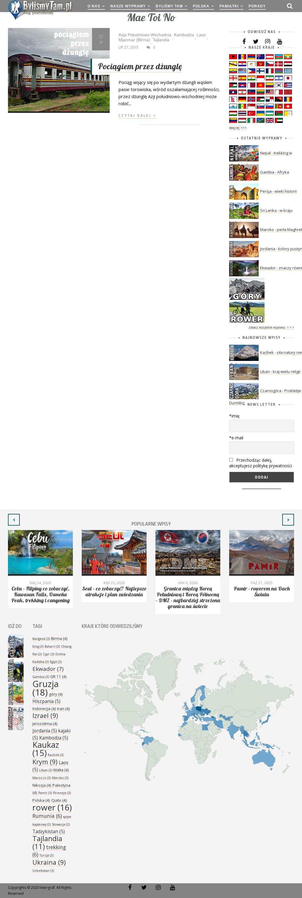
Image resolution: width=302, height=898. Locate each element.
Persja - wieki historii (278, 191)
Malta (61, 769)
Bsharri (52, 646)
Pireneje (62, 793)
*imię (234, 416)
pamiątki (229, 6)
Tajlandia (47, 842)
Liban (45, 770)
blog (37, 646)
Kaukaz (45, 748)
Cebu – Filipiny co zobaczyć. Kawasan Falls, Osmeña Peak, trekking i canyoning (40, 594)
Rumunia (47, 815)
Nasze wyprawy (128, 6)
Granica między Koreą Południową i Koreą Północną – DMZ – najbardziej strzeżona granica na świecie (188, 597)
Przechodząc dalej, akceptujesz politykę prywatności (260, 462)
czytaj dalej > (137, 116)
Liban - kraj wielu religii (280, 371)
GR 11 (58, 676)
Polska (201, 6)
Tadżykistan (48, 831)
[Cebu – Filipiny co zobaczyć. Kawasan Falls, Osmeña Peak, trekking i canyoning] (40, 553)
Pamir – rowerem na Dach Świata (262, 591)
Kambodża (53, 737)
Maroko (60, 778)
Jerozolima (45, 723)
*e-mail (236, 437)
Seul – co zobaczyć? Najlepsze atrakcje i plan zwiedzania (114, 591)
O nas (94, 6)
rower (52, 807)
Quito (59, 800)
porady (257, 6)
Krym (45, 761)
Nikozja (41, 785)
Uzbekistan (43, 871)
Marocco (41, 778)
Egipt (56, 662)
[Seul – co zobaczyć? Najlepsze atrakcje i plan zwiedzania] (114, 553)
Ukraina (49, 862)
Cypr (48, 654)
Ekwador (47, 669)
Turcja (46, 855)
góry (56, 694)
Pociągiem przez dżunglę (140, 66)
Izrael (45, 715)
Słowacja (61, 824)
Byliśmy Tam (169, 6)
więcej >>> (238, 127)
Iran (63, 708)
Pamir (45, 793)
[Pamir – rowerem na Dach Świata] (261, 553)
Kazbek (56, 755)
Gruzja (45, 688)
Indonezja (44, 708)
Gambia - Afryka (274, 172)
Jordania (44, 730)
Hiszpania (46, 701)
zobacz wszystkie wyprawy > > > (271, 327)
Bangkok (41, 639)
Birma (59, 638)
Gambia (40, 677)
